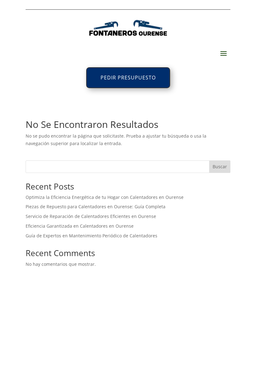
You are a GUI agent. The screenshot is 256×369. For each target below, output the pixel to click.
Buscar (220, 166)
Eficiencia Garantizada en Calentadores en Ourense (80, 226)
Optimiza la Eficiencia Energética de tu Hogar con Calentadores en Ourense (105, 197)
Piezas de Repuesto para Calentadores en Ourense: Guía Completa (95, 207)
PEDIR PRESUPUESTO (128, 77)
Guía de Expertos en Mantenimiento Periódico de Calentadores (91, 236)
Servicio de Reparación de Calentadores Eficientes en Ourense (91, 216)
